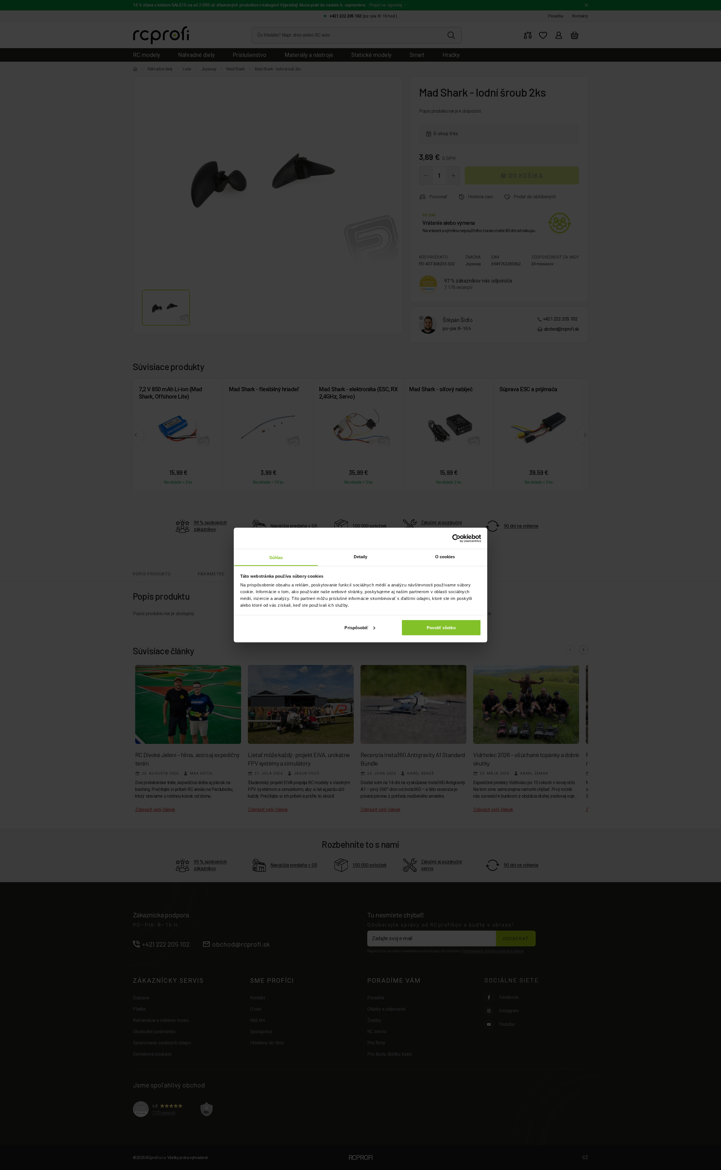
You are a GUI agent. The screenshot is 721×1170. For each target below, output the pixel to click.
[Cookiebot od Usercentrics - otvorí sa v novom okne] (456, 538)
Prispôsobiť (356, 627)
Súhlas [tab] (276, 557)
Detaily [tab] (361, 556)
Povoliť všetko (441, 627)
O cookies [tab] (445, 556)
